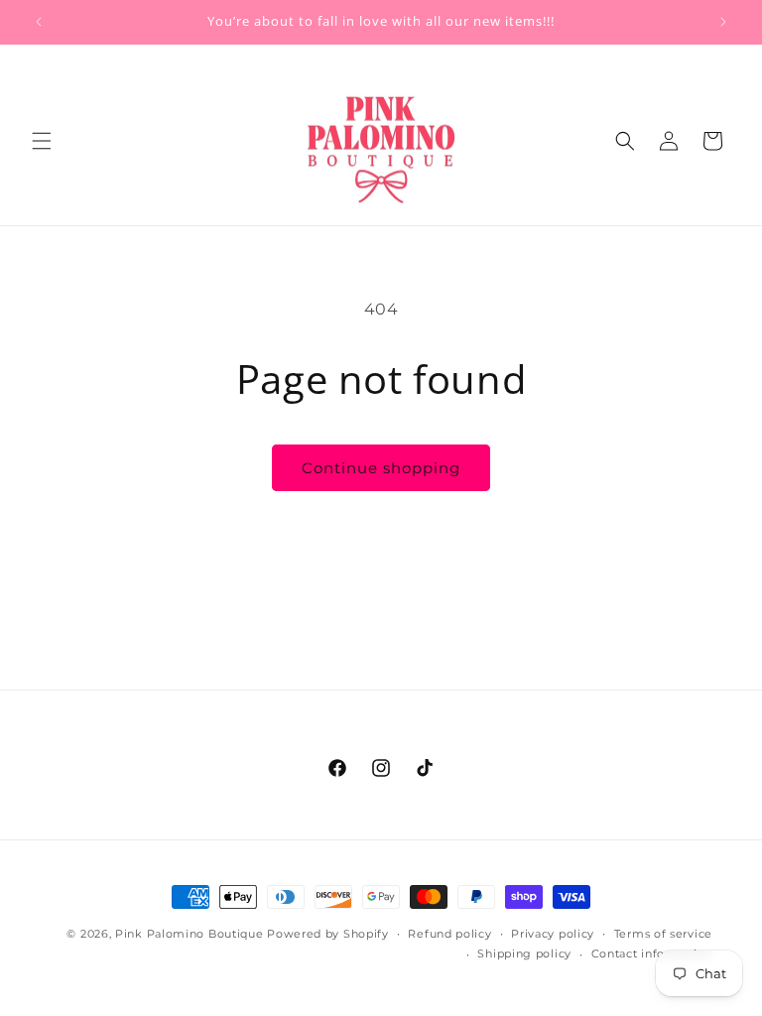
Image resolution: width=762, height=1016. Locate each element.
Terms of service (663, 934)
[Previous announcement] (39, 22)
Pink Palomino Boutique (191, 934)
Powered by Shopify (328, 934)
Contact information (651, 953)
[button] (42, 141)
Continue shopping (381, 467)
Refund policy (449, 934)
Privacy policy (552, 934)
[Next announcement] (723, 22)
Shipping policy (524, 953)
